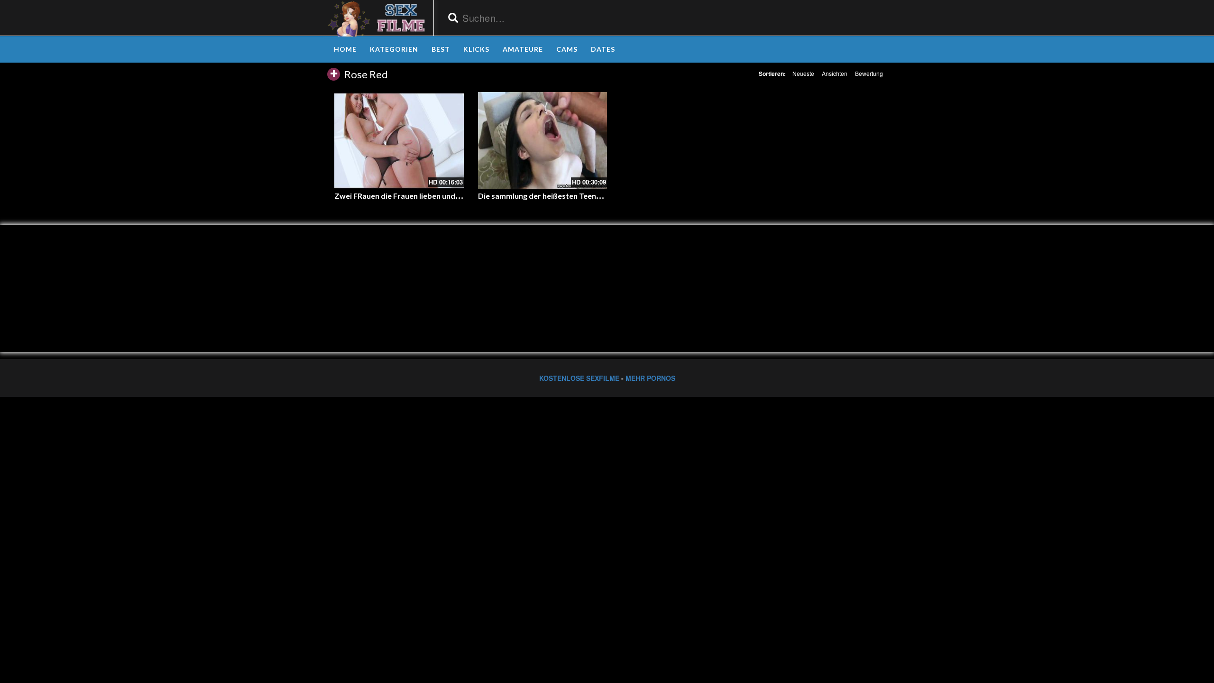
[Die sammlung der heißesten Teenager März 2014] (542, 140)
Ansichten (834, 73)
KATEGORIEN (394, 49)
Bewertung (869, 73)
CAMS (567, 49)
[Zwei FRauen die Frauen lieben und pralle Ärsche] (399, 140)
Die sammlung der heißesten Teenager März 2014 (564, 195)
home (345, 49)
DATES (603, 49)
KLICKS (476, 49)
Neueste (803, 73)
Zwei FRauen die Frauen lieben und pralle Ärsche (418, 195)
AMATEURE (523, 49)
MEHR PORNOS (650, 378)
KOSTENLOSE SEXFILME (579, 378)
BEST (441, 49)
